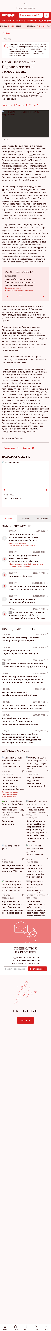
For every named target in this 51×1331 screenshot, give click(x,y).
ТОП (4, 859)
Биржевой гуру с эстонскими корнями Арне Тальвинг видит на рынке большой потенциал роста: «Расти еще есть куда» (23, 679)
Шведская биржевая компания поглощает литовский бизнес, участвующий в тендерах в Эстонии (27, 615)
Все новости (8, 20)
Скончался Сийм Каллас (21, 576)
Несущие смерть (12, 498)
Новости (13, 531)
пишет (15, 180)
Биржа (11, 609)
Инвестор (32, 20)
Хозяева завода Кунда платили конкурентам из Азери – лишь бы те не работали (35, 871)
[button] (15, 968)
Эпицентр (21, 20)
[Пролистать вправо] (46, 490)
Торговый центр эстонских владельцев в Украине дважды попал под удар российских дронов (20, 721)
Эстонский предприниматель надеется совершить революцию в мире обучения (24, 558)
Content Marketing (35, 895)
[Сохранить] (47, 531)
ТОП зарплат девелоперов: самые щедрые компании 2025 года (13, 868)
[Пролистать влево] (4, 490)
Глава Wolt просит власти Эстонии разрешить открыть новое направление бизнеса (19, 282)
